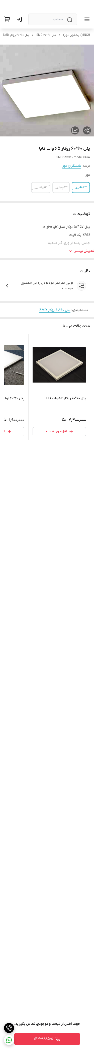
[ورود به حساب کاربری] (20, 19)
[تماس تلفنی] (9, 1028)
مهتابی (41, 187)
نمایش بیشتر (84, 251)
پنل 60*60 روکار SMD (16, 35)
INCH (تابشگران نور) (76, 35)
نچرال (61, 187)
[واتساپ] (9, 1040)
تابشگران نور (71, 165)
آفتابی (80, 187)
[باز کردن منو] (86, 19)
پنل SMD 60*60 (46, 35)
